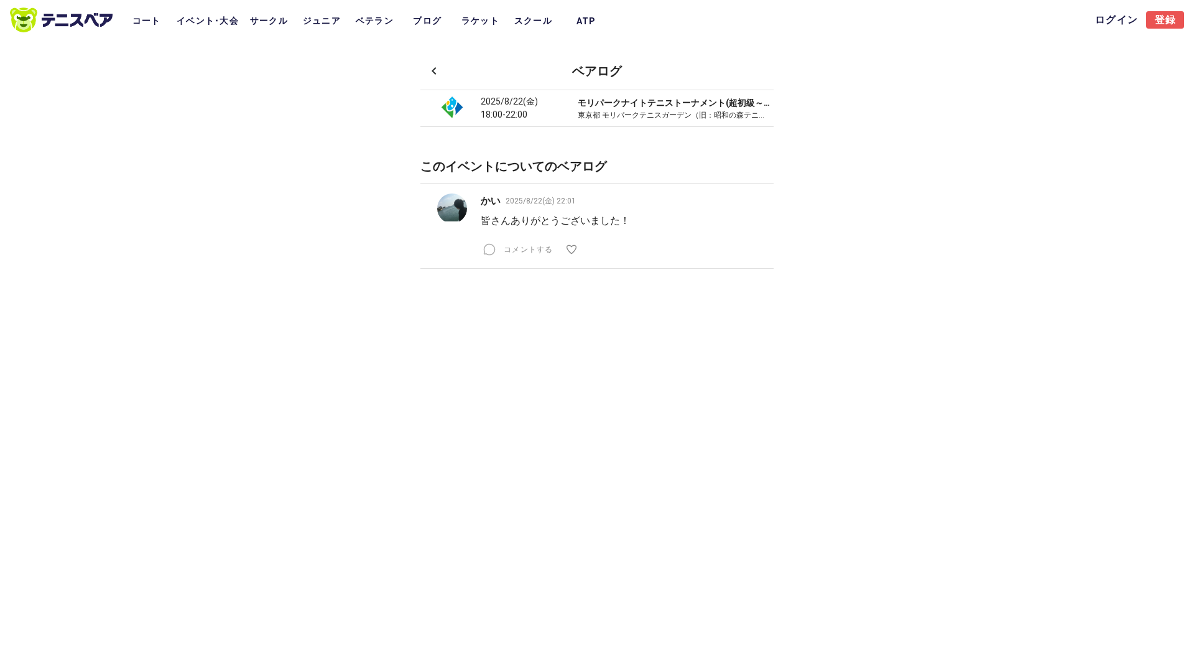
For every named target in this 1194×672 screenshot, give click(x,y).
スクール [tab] (533, 21)
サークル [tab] (269, 21)
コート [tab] (146, 21)
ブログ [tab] (427, 21)
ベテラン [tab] (375, 21)
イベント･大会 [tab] (208, 21)
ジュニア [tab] (322, 21)
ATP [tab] (586, 21)
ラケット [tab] (480, 21)
